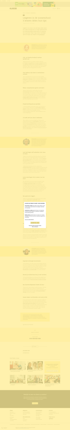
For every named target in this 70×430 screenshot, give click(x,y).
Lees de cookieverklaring (29, 219)
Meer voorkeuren (35, 226)
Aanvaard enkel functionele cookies (35, 225)
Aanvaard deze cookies (35, 222)
